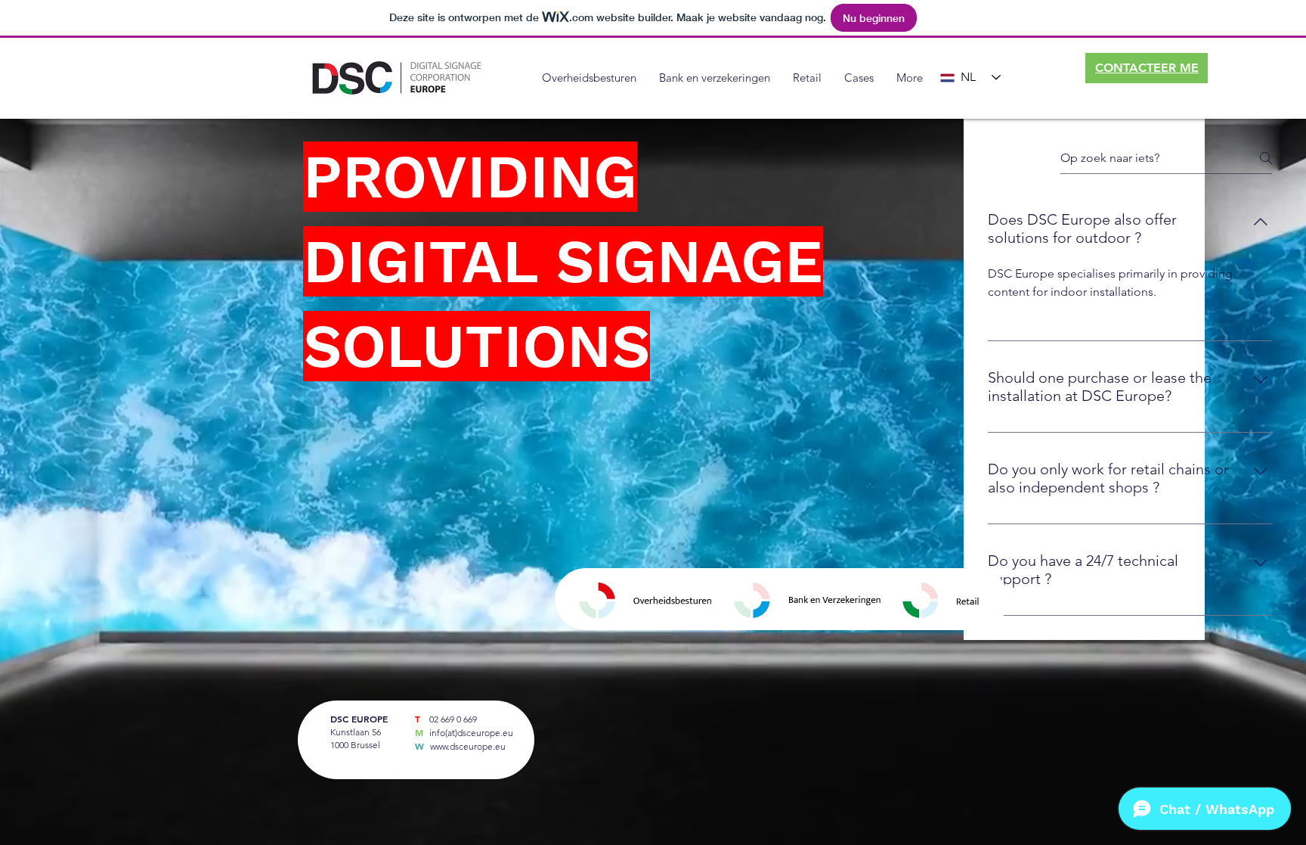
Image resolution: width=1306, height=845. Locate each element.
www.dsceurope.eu (468, 746)
